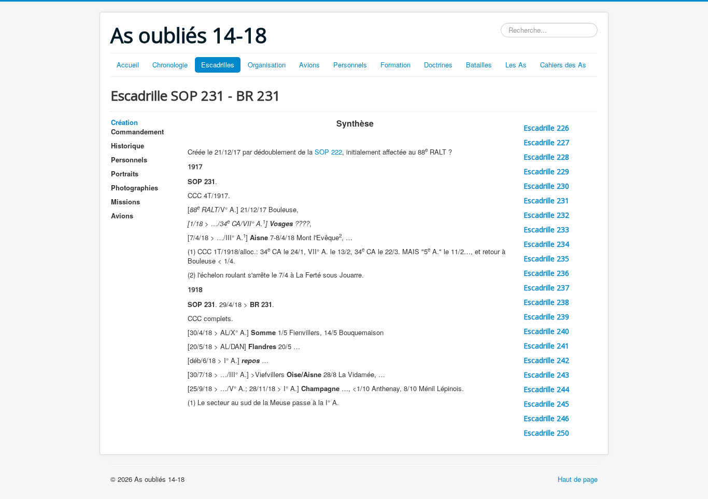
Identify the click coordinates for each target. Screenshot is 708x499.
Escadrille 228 (546, 157)
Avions (309, 65)
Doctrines (438, 65)
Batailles (479, 65)
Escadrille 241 (546, 346)
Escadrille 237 (546, 288)
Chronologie (170, 65)
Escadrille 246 (546, 418)
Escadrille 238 (546, 302)
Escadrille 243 (546, 375)
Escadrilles (217, 65)
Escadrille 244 (546, 389)
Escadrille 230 (546, 186)
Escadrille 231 (546, 200)
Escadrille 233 (546, 229)
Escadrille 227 (546, 142)
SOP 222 (328, 152)
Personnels (350, 65)
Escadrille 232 (546, 215)
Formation (395, 65)
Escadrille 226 (546, 128)
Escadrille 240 (546, 331)
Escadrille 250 (546, 433)
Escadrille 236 (546, 273)
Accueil (128, 65)
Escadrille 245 (546, 404)
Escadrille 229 (546, 171)
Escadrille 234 (546, 244)
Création (124, 122)
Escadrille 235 (546, 259)
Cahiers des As (563, 65)
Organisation (267, 65)
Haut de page (578, 479)
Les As (516, 65)
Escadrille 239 (546, 317)
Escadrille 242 (546, 360)
